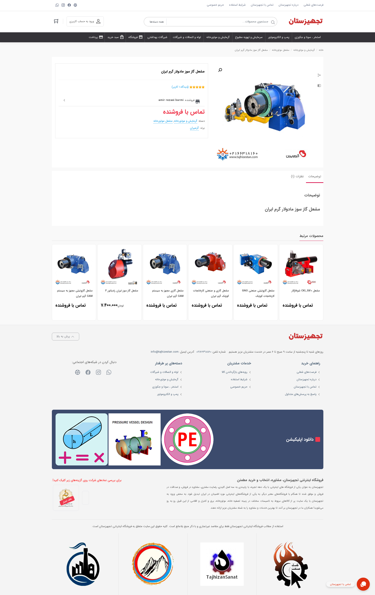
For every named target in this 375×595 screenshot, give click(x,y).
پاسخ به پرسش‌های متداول (300, 394)
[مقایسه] (319, 86)
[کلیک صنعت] (291, 564)
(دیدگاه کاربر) (180, 87)
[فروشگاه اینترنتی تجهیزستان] (305, 22)
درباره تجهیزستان (288, 5)
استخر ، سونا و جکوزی (165, 387)
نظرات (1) (297, 176)
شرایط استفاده (237, 5)
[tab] (314, 177)
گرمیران (194, 128)
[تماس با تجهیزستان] (363, 584)
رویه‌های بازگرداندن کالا (234, 372)
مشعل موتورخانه (280, 50)
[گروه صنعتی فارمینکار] (84, 564)
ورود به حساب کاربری (81, 21)
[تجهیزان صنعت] (222, 564)
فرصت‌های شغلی (313, 5)
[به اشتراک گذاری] (319, 76)
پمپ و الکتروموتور (167, 394)
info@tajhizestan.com (165, 352)
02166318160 (203, 352)
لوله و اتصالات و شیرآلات (164, 372)
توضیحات (314, 176)
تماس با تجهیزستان (262, 5)
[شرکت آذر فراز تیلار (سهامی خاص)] (153, 564)
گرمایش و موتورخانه (304, 50)
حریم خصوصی (215, 5)
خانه (321, 50)
